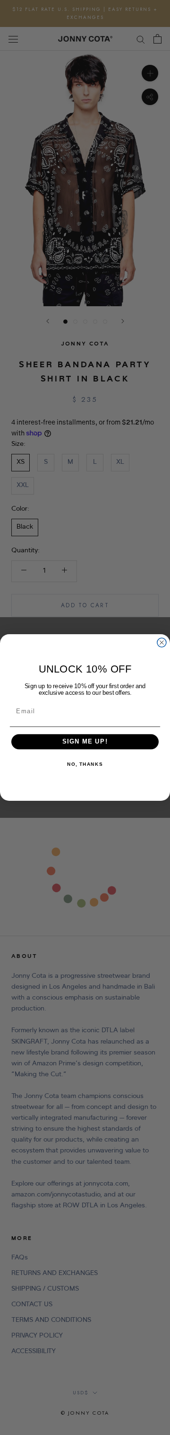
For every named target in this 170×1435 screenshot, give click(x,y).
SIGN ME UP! (85, 741)
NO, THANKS (85, 764)
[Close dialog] (161, 642)
